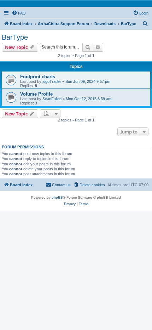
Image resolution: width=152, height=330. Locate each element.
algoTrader (51, 81)
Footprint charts (37, 76)
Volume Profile (36, 94)
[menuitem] (19, 13)
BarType (15, 37)
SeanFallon (52, 99)
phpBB (57, 197)
